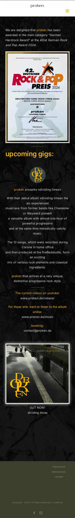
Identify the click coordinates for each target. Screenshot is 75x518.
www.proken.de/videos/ (37, 298)
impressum (58, 466)
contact (59, 476)
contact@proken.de (37, 330)
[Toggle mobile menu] (68, 11)
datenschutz (59, 471)
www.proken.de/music (38, 317)
